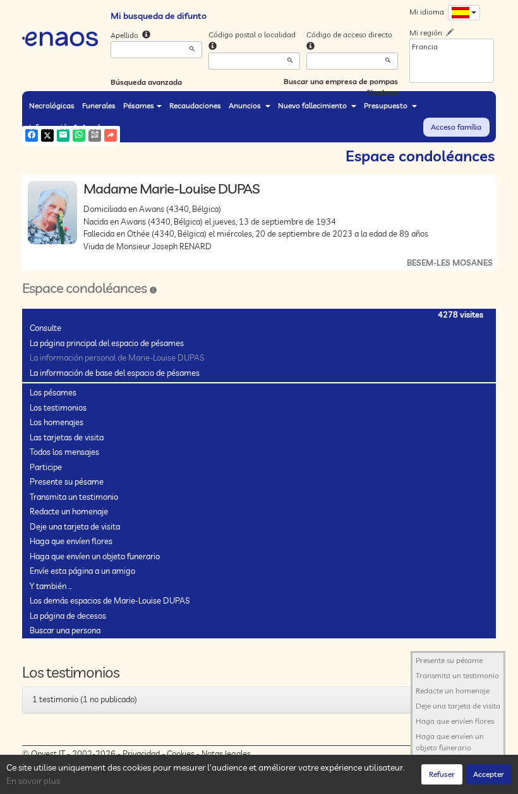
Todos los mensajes (64, 452)
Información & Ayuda (66, 127)
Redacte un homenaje (69, 511)
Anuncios (246, 105)
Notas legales (226, 753)
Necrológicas (52, 105)
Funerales (99, 105)
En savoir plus (33, 780)
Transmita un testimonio (74, 497)
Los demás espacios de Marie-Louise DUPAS (110, 600)
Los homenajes (56, 422)
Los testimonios (58, 407)
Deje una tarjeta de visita (75, 526)
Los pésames (53, 392)
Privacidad (141, 753)
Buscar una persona (65, 630)
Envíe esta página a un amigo (82, 571)
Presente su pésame (67, 481)
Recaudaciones (195, 105)
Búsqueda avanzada (146, 82)
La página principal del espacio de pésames (107, 343)
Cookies (181, 753)
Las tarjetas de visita (67, 437)
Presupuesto (386, 105)
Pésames (138, 105)
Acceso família (456, 127)
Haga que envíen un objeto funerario (95, 556)
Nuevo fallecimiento (313, 105)
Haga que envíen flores (71, 541)
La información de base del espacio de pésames (115, 373)
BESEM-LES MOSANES (450, 262)
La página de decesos (68, 616)
